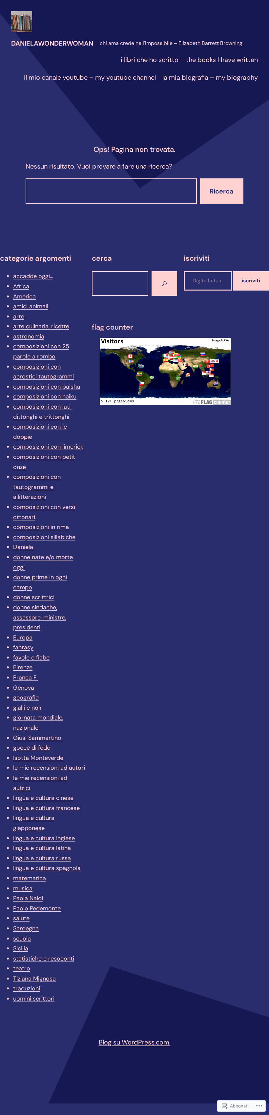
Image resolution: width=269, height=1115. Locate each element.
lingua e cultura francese (46, 808)
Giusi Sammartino (37, 738)
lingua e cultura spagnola (47, 868)
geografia (26, 697)
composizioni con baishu (46, 387)
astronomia (28, 336)
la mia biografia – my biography (210, 77)
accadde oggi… (33, 276)
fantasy (23, 647)
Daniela (23, 547)
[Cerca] (164, 283)
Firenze (22, 667)
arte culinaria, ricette (41, 326)
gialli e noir (27, 708)
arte (18, 316)
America (24, 296)
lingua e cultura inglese (44, 838)
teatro (21, 968)
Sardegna (26, 928)
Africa (21, 286)
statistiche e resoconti (43, 959)
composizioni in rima (41, 527)
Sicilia (20, 948)
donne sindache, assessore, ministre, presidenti (39, 617)
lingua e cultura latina (42, 848)
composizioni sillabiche (44, 537)
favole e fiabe (31, 657)
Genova (23, 688)
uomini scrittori (33, 999)
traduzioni (26, 988)
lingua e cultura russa (42, 858)
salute (21, 918)
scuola (22, 939)
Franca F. (25, 677)
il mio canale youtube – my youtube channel (90, 77)
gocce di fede (31, 748)
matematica (29, 878)
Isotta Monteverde (38, 758)
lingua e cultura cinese (43, 798)
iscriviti (251, 280)
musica (22, 888)
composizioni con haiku (44, 396)
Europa (22, 637)
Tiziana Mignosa (34, 979)
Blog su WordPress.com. (135, 1042)
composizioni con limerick (48, 447)
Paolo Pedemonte (37, 908)
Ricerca (222, 191)
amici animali (30, 306)
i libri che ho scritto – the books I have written (189, 59)
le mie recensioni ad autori (49, 768)
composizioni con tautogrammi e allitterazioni (37, 487)
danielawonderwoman (52, 43)
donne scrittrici (33, 597)
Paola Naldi (28, 898)
